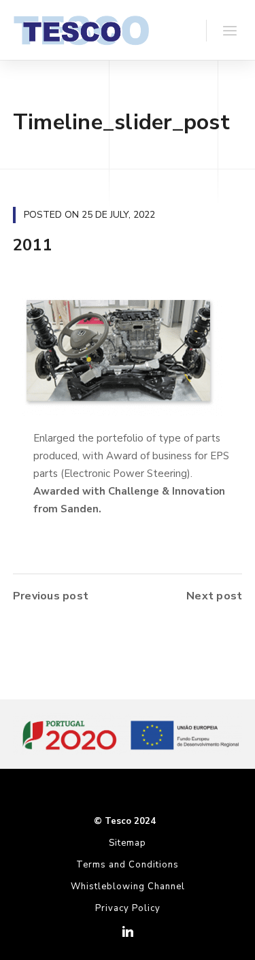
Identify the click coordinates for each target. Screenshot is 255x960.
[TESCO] (81, 30)
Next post (214, 596)
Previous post (50, 596)
